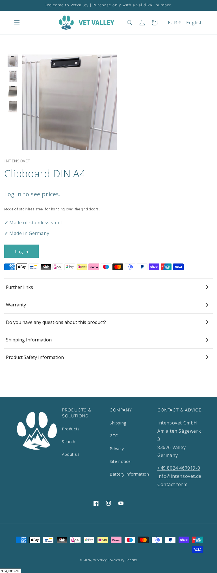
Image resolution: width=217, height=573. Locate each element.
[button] (17, 22)
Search (68, 441)
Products (71, 429)
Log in (21, 251)
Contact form (172, 484)
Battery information (129, 474)
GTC (114, 435)
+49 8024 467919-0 (178, 468)
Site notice (120, 461)
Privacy (117, 448)
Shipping (118, 423)
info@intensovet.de (179, 476)
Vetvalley (100, 560)
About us (71, 454)
